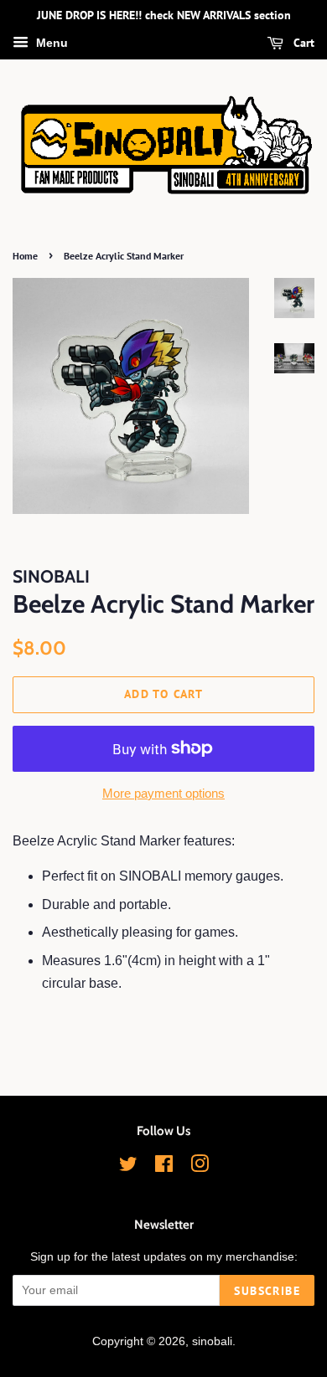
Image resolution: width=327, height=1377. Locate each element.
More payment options (163, 793)
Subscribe (267, 1290)
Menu (50, 42)
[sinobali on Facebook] (164, 1167)
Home (25, 255)
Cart (302, 42)
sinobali (212, 1341)
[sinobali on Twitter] (128, 1167)
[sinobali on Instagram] (199, 1167)
